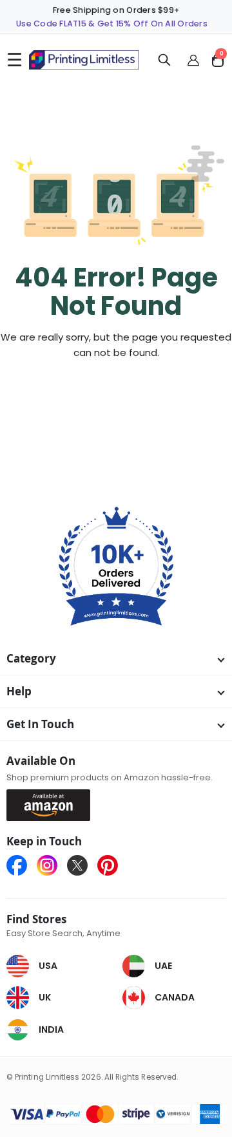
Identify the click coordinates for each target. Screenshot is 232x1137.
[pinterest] (107, 865)
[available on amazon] (53, 804)
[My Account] (194, 60)
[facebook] (21, 865)
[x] (82, 865)
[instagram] (52, 865)
